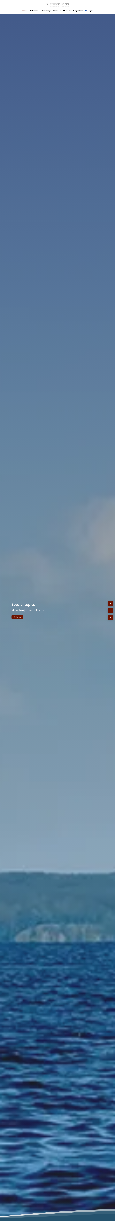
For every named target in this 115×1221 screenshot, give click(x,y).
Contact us (17, 617)
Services (23, 11)
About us (67, 11)
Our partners (78, 11)
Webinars (57, 11)
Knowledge (46, 11)
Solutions (34, 11)
